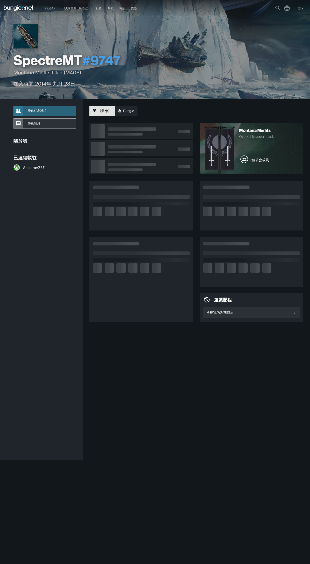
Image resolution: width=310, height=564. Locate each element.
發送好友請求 (37, 111)
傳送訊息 (34, 123)
